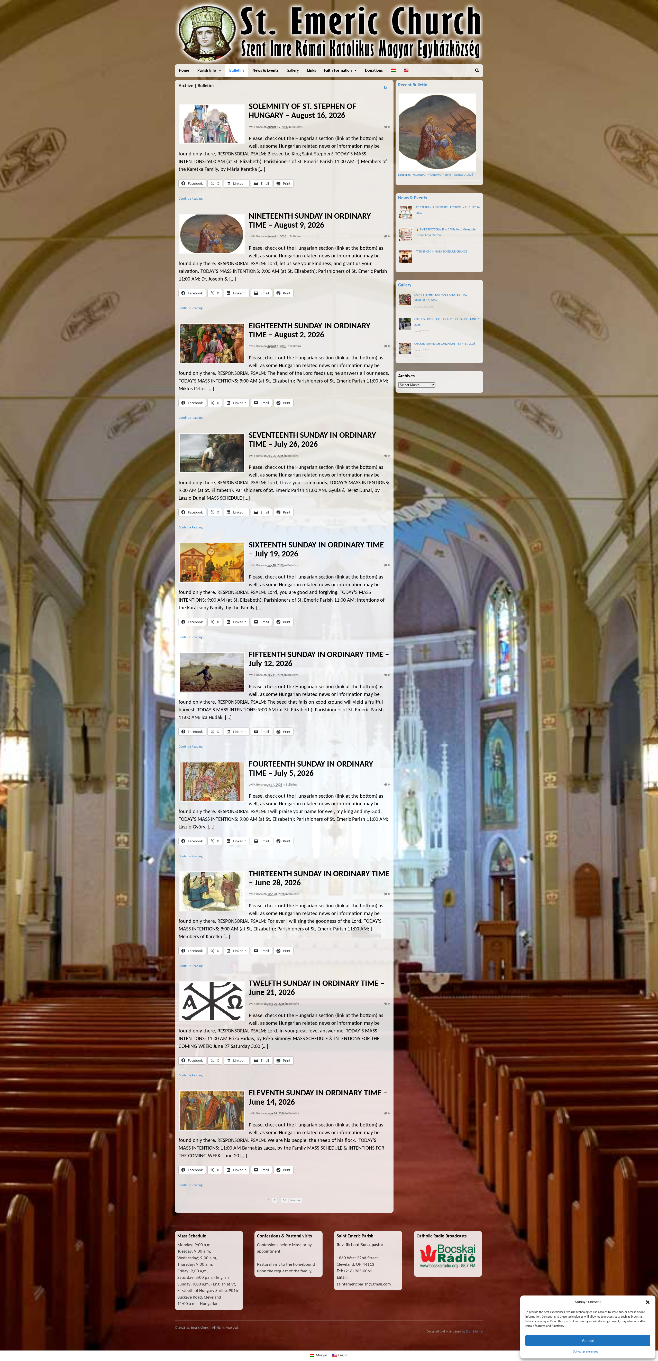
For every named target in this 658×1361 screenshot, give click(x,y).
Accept (588, 1340)
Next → (295, 1200)
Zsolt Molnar (474, 1331)
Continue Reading (191, 198)
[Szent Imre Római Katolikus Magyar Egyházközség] (329, 61)
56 (284, 1200)
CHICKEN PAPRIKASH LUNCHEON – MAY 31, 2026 (444, 344)
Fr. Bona (257, 127)
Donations (374, 71)
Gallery (293, 71)
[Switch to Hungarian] (393, 70)
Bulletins (236, 71)
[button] (647, 1302)
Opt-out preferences (585, 1351)
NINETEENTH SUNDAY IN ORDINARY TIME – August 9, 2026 (435, 174)
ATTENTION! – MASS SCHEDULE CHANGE (441, 251)
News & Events (265, 71)
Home (184, 71)
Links (311, 71)
